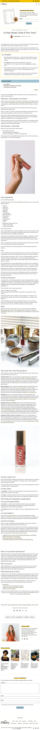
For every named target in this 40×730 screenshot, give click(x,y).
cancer (17, 382)
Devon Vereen (35, 604)
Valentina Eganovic (27, 604)
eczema (28, 389)
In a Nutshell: (7, 84)
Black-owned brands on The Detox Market (12, 538)
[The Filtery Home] (3, 4)
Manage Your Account (33, 723)
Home (17, 721)
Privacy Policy (24, 727)
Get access (29, 23)
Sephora (15, 569)
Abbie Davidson (17, 36)
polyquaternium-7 (22, 310)
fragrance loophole (16, 280)
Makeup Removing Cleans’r (7, 310)
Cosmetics (26, 617)
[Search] (36, 4)
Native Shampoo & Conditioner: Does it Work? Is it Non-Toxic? (25, 665)
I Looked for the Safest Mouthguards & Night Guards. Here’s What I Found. (5, 667)
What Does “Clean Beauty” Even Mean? (12, 85)
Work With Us (13, 723)
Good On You (21, 578)
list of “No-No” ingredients (17, 202)
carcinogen (35, 254)
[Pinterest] (36, 1)
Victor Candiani (11, 604)
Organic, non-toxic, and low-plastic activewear (13, 587)
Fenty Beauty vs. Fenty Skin (10, 87)
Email (21, 18)
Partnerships (25, 723)
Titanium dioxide (26, 376)
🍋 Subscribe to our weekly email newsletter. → (11, 1)
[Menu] (39, 4)
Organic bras (6, 584)
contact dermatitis (8, 410)
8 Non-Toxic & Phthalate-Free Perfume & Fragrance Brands (14, 666)
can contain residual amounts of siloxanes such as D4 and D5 (22, 399)
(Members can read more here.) (29, 392)
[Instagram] (33, 1)
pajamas (14, 588)
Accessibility (30, 721)
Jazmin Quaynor (18, 604)
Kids (20, 721)
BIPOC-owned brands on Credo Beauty (11, 536)
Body (13, 617)
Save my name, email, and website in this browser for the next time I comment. (17, 704)
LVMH (2, 567)
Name (2, 695)
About (35, 721)
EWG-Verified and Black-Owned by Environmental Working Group (18, 539)
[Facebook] (38, 1)
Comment (3, 682)
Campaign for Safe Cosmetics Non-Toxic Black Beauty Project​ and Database (19, 535)
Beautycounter (15, 396)
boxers (21, 585)
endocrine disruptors (10, 400)
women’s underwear (13, 585)
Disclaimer (29, 727)
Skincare (32, 617)
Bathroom (8, 617)
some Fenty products (11, 515)
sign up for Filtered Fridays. (24, 594)
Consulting (19, 723)
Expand (36, 89)
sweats (8, 588)
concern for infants (21, 388)
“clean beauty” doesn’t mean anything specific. (20, 102)
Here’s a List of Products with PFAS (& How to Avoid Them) (34, 665)
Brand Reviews (19, 617)
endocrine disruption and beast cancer (9, 408)
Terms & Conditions (18, 727)
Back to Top (20, 717)
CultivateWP (19, 728)
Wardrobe (24, 721)
